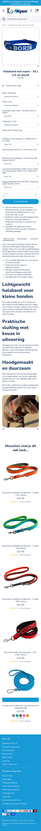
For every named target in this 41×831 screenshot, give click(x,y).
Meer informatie (24, 4)
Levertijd (34, 239)
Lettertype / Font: (9, 121)
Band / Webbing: (9, 93)
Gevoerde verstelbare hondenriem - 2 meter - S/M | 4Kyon (20, 547)
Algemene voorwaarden (10, 820)
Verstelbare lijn (8, 793)
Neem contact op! (9, 764)
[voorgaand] (3, 66)
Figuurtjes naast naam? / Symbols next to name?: (19, 111)
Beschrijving (8, 239)
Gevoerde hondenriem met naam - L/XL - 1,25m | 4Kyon (20, 653)
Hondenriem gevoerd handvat (14, 803)
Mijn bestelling (8, 750)
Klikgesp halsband (9, 782)
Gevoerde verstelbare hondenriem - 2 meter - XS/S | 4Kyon (20, 600)
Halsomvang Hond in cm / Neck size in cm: (19, 149)
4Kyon (25, 823)
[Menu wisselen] (3, 11)
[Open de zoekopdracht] (4, 19)
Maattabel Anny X (9, 743)
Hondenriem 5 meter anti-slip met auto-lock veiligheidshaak (20, 706)
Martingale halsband (10, 789)
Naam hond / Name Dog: (12, 130)
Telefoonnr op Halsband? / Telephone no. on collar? (19, 140)
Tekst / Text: (7, 102)
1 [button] (11, 65)
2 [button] (14, 65)
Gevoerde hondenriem (11, 800)
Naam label (6, 779)
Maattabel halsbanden (11, 747)
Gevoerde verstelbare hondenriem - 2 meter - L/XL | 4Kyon (20, 493)
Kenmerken (22, 239)
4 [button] (19, 65)
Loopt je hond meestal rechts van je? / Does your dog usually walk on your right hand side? (20, 171)
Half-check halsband (10, 786)
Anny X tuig (7, 775)
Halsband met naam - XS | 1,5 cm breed (21, 25)
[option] (20, 411)
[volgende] (38, 66)
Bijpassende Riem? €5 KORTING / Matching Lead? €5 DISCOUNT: (20, 183)
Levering (6, 761)
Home (4, 25)
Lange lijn (6, 796)
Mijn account (7, 754)
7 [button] (27, 65)
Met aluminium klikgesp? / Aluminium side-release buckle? (20, 159)
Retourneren (7, 757)
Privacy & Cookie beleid (26, 820)
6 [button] (24, 65)
